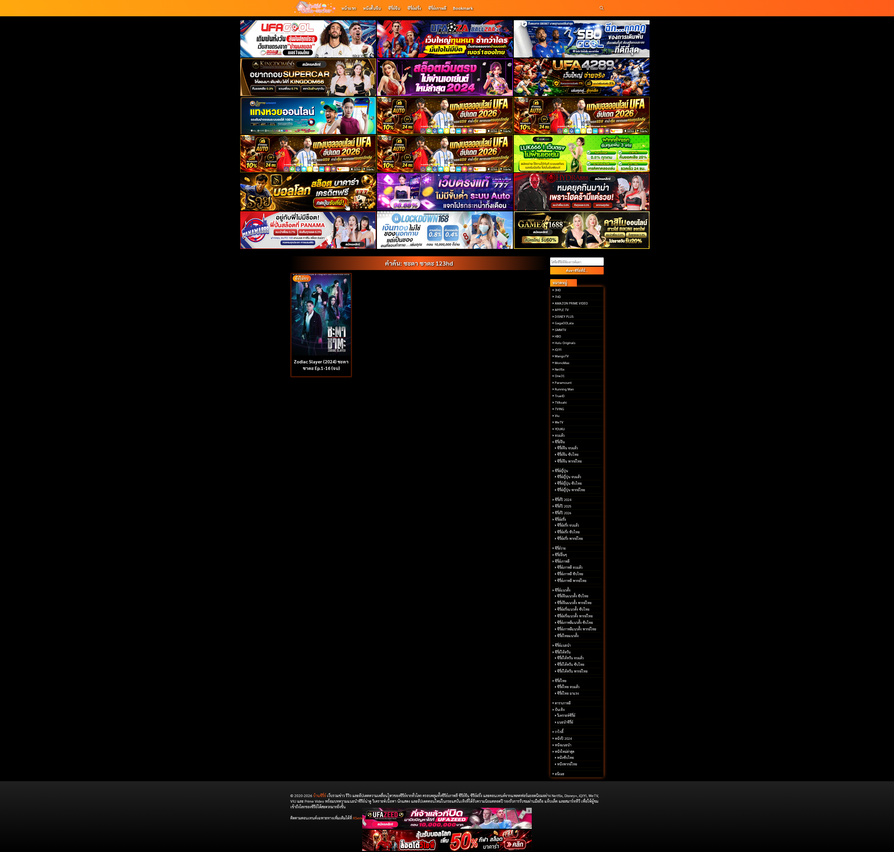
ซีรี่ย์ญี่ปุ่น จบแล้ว (569, 477)
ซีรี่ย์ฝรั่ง (414, 8)
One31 (560, 376)
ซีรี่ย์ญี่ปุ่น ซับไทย (569, 483)
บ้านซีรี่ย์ (319, 795)
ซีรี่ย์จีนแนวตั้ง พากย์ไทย (574, 603)
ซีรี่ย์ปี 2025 (563, 506)
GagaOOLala (564, 323)
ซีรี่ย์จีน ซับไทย (568, 454)
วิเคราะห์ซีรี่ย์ (566, 715)
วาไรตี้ (559, 732)
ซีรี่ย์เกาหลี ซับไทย (570, 574)
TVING (559, 409)
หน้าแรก (348, 8)
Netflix (560, 369)
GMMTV (560, 330)
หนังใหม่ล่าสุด (564, 751)
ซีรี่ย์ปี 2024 (563, 499)
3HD (558, 290)
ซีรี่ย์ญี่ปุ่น (561, 471)
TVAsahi (561, 402)
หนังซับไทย (565, 757)
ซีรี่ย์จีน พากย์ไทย (569, 461)
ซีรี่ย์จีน (394, 8)
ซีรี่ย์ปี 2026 (563, 513)
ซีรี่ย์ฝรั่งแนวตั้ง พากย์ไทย (575, 616)
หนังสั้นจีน (372, 8)
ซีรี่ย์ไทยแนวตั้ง (568, 636)
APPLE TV (562, 310)
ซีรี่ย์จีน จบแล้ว (567, 448)
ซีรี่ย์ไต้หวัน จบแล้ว (570, 658)
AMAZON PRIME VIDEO (571, 303)
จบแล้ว (560, 435)
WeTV (559, 422)
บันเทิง (560, 709)
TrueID (560, 396)
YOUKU (560, 429)
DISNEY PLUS (564, 316)
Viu (557, 415)
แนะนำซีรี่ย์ (565, 722)
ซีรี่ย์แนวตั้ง (562, 590)
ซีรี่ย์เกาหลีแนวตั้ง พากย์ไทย (576, 629)
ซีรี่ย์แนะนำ (563, 645)
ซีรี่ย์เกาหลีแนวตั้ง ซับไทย (575, 622)
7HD (558, 296)
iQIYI (558, 349)
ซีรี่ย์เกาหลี (437, 8)
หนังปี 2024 (563, 738)
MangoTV (562, 356)
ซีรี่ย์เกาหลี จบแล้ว (569, 567)
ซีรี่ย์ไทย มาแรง (568, 693)
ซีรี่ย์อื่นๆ (561, 555)
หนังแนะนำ (563, 745)
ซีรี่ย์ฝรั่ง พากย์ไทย (570, 538)
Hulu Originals (565, 343)
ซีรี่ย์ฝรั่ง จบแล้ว (568, 525)
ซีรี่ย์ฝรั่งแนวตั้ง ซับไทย (573, 609)
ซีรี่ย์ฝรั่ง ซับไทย (568, 532)
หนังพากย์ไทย (567, 764)
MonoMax (562, 363)
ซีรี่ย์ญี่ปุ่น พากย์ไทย (571, 490)
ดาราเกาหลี (563, 703)
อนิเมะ (559, 774)
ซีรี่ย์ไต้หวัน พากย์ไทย (572, 671)
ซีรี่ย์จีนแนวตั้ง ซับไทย (572, 596)
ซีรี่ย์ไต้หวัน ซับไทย (570, 664)
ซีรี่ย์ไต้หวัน (563, 652)
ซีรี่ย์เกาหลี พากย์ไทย (571, 580)
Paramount (563, 382)
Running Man (564, 389)
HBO (558, 336)
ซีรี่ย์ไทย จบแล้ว (568, 687)
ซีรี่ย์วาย (560, 548)
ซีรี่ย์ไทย (560, 681)
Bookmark (463, 8)
